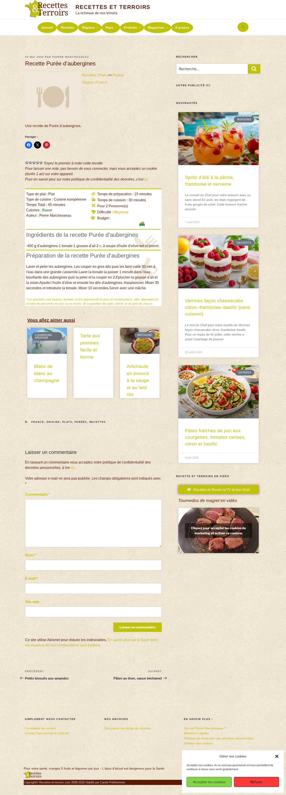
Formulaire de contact (40, 728)
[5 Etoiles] (41, 162)
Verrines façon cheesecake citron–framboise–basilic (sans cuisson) (217, 307)
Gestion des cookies (198, 743)
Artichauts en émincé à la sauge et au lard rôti (138, 380)
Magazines (156, 27)
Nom (30, 555)
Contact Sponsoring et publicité (47, 733)
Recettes (67, 27)
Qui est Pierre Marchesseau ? (205, 728)
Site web (32, 602)
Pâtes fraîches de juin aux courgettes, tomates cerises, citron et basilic (215, 437)
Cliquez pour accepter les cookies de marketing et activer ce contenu (218, 530)
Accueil (47, 27)
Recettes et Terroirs (113, 7)
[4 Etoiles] (37, 162)
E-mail (31, 578)
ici (146, 179)
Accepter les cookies (209, 782)
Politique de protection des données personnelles (219, 738)
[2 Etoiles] (30, 162)
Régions (88, 27)
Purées (118, 75)
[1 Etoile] (27, 162)
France (101, 82)
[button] (277, 756)
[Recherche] (254, 68)
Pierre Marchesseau (70, 57)
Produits (130, 27)
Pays (109, 27)
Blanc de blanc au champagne (46, 373)
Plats (103, 75)
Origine (88, 82)
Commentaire (37, 494)
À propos (182, 27)
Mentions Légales (196, 733)
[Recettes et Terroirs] (33, 777)
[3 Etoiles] (34, 162)
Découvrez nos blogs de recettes (127, 728)
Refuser (256, 782)
